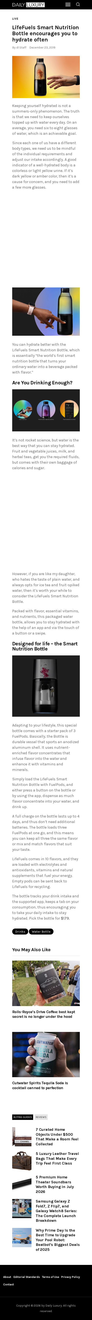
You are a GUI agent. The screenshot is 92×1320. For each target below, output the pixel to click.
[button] (46, 77)
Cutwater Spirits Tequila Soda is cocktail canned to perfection (40, 1085)
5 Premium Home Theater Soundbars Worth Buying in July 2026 (55, 1184)
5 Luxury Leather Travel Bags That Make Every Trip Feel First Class (57, 1158)
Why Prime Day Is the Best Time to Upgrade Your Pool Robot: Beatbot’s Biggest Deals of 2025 (58, 1240)
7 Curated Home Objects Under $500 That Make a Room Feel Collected (57, 1136)
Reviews (41, 1117)
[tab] (22, 1117)
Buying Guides (22, 1117)
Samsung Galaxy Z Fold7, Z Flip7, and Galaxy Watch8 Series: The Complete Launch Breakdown (56, 1211)
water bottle (41, 931)
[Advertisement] (46, 240)
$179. (65, 918)
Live (15, 18)
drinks (20, 931)
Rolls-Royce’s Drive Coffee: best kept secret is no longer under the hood (43, 1014)
